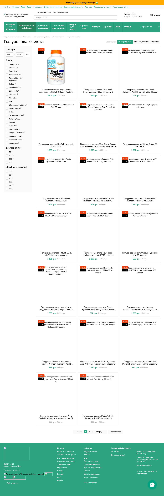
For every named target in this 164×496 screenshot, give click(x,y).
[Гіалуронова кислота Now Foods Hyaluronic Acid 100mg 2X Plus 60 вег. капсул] (98, 285)
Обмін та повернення (53, 7)
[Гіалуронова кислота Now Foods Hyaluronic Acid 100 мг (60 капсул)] (98, 67)
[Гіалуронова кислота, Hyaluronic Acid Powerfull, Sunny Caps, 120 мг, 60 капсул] (140, 339)
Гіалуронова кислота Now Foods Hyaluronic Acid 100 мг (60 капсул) (98, 91)
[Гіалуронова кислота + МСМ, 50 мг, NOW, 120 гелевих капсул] (56, 230)
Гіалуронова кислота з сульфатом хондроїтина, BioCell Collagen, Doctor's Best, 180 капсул (56, 92)
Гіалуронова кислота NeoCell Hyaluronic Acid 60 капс (56, 145)
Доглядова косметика (43, 26)
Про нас (88, 7)
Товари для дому (72, 26)
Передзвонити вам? (60, 12)
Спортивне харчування (58, 26)
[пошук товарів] (115, 17)
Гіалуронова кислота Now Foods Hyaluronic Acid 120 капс (56, 199)
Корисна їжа (84, 26)
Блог (23, 7)
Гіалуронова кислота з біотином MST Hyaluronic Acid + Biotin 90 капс (140, 199)
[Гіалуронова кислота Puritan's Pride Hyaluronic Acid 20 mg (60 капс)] (98, 393)
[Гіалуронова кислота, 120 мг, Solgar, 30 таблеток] (140, 122)
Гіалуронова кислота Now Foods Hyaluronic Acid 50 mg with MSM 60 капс (139, 91)
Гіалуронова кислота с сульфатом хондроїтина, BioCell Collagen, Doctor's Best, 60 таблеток (56, 309)
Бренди (108, 27)
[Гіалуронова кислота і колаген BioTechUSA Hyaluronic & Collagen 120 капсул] (140, 285)
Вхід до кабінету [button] (90, 452)
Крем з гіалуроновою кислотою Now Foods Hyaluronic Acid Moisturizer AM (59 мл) (56, 418)
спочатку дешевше (141, 42)
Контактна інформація (73, 7)
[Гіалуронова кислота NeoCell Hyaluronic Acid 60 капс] (56, 122)
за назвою (155, 42)
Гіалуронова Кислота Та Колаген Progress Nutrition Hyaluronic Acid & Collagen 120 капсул (56, 363)
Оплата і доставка (34, 7)
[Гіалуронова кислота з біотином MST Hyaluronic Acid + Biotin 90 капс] (140, 176)
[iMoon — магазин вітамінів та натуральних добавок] (16, 453)
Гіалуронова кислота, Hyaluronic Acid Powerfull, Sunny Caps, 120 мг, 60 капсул (139, 362)
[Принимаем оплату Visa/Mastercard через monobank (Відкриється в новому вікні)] (24, 474)
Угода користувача (120, 7)
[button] (162, 2)
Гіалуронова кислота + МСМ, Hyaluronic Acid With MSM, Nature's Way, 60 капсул (98, 362)
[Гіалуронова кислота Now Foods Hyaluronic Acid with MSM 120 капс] (98, 230)
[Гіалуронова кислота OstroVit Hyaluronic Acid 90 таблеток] (140, 230)
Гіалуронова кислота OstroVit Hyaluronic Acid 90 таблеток (140, 254)
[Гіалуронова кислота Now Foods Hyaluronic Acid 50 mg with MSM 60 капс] (140, 67)
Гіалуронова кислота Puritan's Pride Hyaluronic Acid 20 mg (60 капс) (98, 417)
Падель (128, 27)
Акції (117, 27)
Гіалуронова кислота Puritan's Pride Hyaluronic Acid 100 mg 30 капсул (98, 199)
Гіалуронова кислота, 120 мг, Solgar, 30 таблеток (140, 145)
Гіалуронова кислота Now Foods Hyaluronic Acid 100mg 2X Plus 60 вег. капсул (98, 309)
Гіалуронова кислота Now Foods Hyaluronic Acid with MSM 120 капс (98, 254)
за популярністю (125, 42)
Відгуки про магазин (102, 7)
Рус (8, 7)
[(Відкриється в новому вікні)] (19, 478)
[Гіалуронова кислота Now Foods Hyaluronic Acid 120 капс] (56, 176)
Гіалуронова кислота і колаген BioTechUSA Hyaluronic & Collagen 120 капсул (140, 309)
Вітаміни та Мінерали (10, 26)
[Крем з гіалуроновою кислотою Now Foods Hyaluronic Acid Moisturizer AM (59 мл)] (56, 393)
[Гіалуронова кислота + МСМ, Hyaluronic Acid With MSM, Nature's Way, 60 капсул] (98, 339)
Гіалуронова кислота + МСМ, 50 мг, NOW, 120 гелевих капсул (56, 254)
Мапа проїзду (142, 474)
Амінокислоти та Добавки (26, 26)
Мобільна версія (12, 483)
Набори (96, 27)
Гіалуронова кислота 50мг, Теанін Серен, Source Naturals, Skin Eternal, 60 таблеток (98, 145)
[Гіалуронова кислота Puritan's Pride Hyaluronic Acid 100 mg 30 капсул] (98, 176)
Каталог (15, 7)
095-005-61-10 (44, 13)
